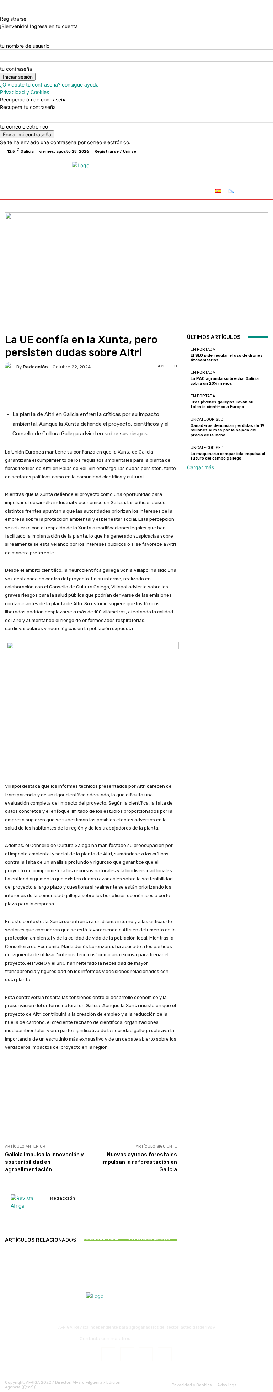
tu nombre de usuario (24, 46)
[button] (260, 192)
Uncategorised (207, 420)
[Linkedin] (146, 1354)
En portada (32, 1237)
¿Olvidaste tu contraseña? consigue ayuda (49, 85)
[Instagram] (236, 151)
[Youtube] (262, 151)
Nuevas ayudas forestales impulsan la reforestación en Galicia (139, 1162)
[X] (245, 151)
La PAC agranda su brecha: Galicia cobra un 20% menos (91, 1243)
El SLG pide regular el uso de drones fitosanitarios (33, 1245)
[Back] (2, 11)
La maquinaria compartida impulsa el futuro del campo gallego (228, 456)
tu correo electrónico (24, 127)
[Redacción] (10, 367)
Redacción (35, 367)
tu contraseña (16, 69)
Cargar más (200, 467)
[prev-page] (7, 1260)
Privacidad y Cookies (24, 92)
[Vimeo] (254, 151)
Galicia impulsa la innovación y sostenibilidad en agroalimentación (44, 1162)
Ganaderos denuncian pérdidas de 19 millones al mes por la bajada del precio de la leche (227, 430)
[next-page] (11, 1260)
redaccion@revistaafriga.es (163, 1338)
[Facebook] (228, 151)
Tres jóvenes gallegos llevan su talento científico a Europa (149, 1243)
